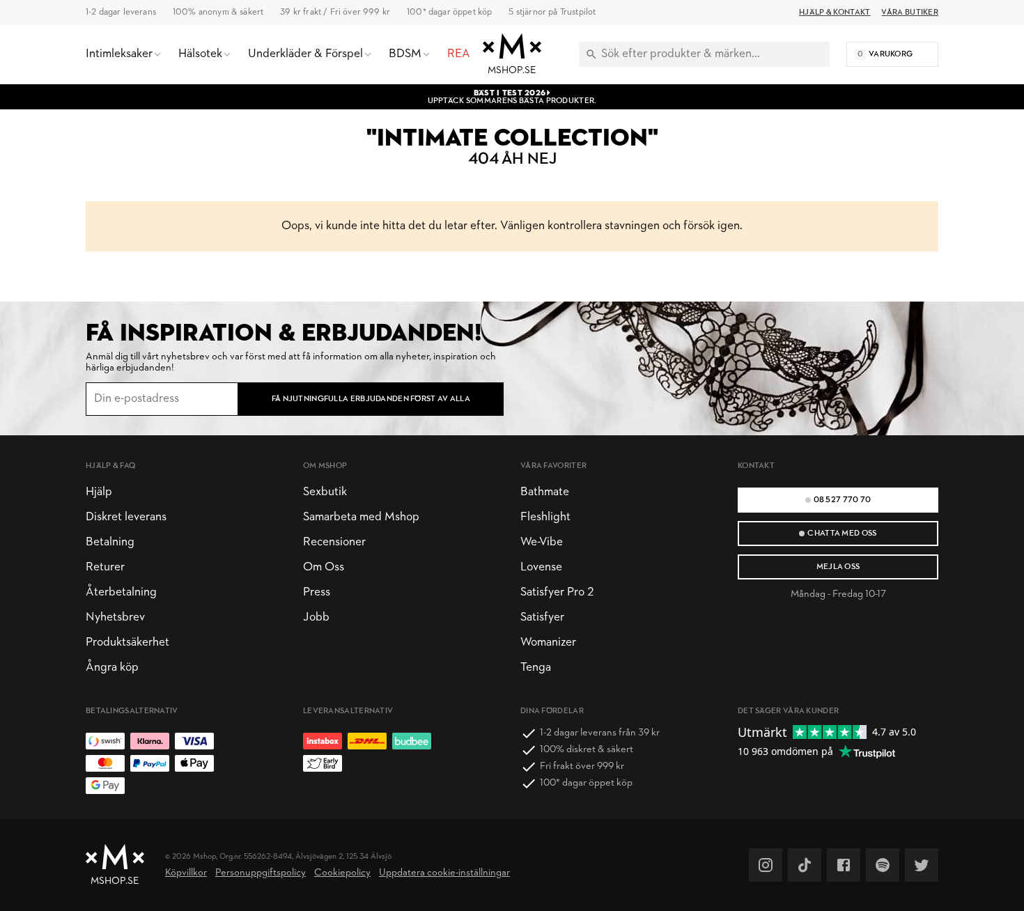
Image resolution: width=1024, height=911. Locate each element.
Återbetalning (121, 592)
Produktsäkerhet (127, 642)
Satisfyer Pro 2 (557, 592)
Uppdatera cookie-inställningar (444, 873)
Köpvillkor (186, 873)
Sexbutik (325, 492)
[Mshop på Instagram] (765, 865)
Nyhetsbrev (115, 617)
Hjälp (99, 492)
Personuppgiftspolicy (260, 873)
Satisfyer (542, 617)
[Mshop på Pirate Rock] (882, 865)
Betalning (110, 542)
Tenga (535, 667)
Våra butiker (909, 12)
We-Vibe (541, 542)
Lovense (541, 567)
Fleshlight (545, 517)
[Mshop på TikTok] (804, 865)
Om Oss (323, 567)
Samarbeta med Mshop (361, 517)
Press (316, 592)
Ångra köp (112, 667)
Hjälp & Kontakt (834, 12)
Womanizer (548, 642)
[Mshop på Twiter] (921, 865)
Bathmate (544, 492)
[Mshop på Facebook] (843, 865)
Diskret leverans (126, 517)
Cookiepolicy (342, 873)
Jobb (316, 617)
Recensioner (334, 542)
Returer (105, 567)
